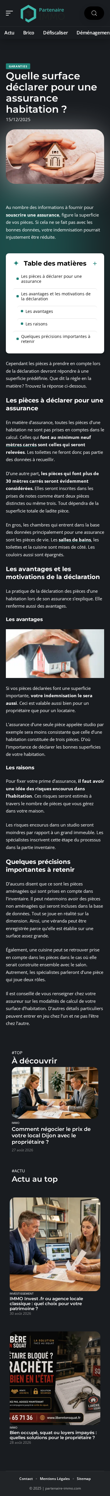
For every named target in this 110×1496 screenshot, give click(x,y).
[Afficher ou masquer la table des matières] (92, 263)
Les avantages (39, 311)
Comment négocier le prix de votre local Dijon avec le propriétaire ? (51, 1135)
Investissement (22, 1293)
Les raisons (37, 324)
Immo (15, 1123)
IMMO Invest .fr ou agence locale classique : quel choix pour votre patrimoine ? (46, 1303)
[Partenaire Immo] (42, 13)
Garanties (18, 66)
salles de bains (75, 540)
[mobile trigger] (11, 13)
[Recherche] (94, 13)
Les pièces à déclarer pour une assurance (51, 278)
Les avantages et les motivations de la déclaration (56, 296)
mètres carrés (21, 444)
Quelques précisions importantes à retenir (55, 339)
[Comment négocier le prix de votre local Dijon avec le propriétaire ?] (55, 1093)
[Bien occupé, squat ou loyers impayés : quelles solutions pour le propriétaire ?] (55, 1378)
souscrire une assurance (32, 215)
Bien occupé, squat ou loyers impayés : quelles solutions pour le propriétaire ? (53, 1435)
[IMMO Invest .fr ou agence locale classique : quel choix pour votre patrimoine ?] (55, 1244)
